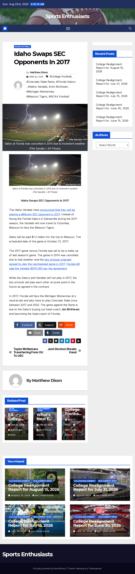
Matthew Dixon (39, 72)
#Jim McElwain (58, 86)
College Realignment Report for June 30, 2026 (97, 523)
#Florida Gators (66, 81)
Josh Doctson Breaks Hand (62, 350)
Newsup (80, 568)
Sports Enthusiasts (67, 16)
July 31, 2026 (84, 495)
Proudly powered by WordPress (49, 568)
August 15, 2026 (21, 495)
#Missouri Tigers (36, 96)
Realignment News (44, 409)
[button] (130, 28)
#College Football (60, 76)
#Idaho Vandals (37, 86)
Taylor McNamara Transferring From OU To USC (28, 352)
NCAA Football (22, 47)
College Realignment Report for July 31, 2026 (95, 487)
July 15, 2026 (19, 531)
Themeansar (94, 568)
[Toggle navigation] (68, 28)
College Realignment (19, 481)
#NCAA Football (59, 96)
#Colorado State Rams (40, 81)
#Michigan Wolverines (40, 91)
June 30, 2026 (84, 531)
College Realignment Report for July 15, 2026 (30, 523)
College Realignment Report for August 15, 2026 (110, 68)
